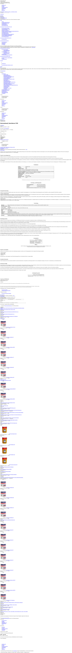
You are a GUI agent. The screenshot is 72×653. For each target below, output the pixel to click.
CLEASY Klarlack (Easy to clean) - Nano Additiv (21, 611)
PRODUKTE (4, 73)
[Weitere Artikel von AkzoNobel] (2, 125)
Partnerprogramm (4, 620)
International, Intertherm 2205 (10, 377)
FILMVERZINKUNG (7, 78)
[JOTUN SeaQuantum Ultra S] (4, 433)
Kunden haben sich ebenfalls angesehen (5, 380)
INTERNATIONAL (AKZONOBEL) (7, 57)
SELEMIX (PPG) (4, 39)
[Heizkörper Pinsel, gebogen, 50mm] (3, 309)
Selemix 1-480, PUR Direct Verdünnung (17, 602)
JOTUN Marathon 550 (12, 444)
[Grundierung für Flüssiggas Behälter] (1, 469)
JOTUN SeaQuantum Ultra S (13, 433)
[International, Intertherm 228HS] (3, 347)
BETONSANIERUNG (7, 75)
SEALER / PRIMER (5, 29)
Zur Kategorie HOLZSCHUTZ (4, 40)
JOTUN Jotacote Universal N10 (13, 464)
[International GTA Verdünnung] (4, 316)
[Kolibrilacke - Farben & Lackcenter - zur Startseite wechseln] (8, 11)
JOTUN (3, 58)
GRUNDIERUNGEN (7, 50)
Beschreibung (2, 148)
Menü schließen (2, 17)
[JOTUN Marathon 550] (4, 444)
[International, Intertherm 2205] (3, 377)
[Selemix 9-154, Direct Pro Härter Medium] (6, 412)
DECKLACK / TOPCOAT (5, 30)
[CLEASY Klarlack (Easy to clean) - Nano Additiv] (7, 611)
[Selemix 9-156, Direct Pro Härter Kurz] (5, 410)
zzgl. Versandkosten (6, 128)
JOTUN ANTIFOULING (5, 28)
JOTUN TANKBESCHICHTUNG (7, 35)
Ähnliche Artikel (2, 318)
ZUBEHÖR (5, 88)
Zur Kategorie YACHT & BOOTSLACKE (6, 26)
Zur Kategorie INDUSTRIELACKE (5, 56)
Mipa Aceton (6, 405)
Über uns (3, 101)
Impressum (3, 10)
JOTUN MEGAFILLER (5, 33)
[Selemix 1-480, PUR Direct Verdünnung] (6, 602)
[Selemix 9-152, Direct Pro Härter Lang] (5, 414)
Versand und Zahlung (5, 7)
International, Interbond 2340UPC (10, 590)
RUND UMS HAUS (5, 91)
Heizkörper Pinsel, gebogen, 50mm (10, 309)
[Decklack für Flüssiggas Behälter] (1, 471)
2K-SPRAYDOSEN (6, 85)
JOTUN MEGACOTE (5, 32)
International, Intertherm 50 (10, 337)
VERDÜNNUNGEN (6, 86)
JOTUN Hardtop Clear (12, 454)
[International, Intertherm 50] (3, 337)
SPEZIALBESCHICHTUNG (8, 84)
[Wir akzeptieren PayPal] (2, 119)
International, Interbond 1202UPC (10, 580)
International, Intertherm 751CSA (10, 327)
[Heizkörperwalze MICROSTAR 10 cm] (4, 311)
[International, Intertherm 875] (3, 487)
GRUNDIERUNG (4, 42)
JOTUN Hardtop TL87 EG (11, 402)
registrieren (3, 18)
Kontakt (3, 6)
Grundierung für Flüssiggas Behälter (7, 469)
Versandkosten (15, 650)
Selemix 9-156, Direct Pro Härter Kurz (16, 410)
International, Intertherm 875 (10, 487)
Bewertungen (2, 294)
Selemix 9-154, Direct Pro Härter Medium (17, 412)
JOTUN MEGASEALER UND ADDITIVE (8, 34)
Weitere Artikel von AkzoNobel (6, 290)
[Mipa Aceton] (2, 405)
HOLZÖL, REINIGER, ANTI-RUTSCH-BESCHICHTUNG (10, 31)
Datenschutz (3, 104)
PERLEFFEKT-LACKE (7, 82)
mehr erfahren (33, 47)
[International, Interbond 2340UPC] (3, 590)
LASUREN (3, 44)
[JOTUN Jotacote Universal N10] (4, 464)
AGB (2, 9)
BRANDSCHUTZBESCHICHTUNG (9, 76)
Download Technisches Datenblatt (6, 293)
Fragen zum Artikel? (3, 139)
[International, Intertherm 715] (3, 357)
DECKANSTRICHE (6, 53)
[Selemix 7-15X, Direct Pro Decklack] (4, 417)
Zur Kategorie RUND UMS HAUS (5, 48)
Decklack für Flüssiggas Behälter (6, 471)
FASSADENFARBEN (5, 49)
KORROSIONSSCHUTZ (7, 81)
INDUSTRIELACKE (7, 80)
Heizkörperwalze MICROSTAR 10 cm (13, 311)
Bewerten (7, 139)
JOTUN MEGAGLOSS (5, 36)
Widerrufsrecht (4, 103)
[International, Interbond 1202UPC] (3, 580)
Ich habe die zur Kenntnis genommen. (10, 305)
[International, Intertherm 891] (3, 367)
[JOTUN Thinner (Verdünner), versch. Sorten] (2, 604)
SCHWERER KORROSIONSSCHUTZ (9, 83)
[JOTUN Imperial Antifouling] (4, 474)
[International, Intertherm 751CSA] (3, 327)
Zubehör (1, 308)
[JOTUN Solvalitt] (2, 609)
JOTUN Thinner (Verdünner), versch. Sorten (11, 604)
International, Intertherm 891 (10, 367)
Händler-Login (4, 100)
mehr (26, 149)
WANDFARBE (6, 87)
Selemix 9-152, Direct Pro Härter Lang (16, 414)
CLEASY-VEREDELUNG (7, 77)
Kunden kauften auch (3, 379)
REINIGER (3, 43)
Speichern (2, 307)
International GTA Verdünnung (13, 316)
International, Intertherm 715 (10, 357)
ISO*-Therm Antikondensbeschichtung (18, 477)
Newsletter (3, 627)
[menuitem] (36, 7)
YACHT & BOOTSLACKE (6, 89)
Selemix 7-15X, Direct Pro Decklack (14, 417)
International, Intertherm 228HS (10, 347)
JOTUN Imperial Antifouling (12, 474)
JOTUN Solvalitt (7, 609)
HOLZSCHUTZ (6, 79)
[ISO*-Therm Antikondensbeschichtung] (6, 477)
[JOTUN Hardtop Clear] (4, 454)
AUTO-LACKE (6, 74)
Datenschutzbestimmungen (8, 305)
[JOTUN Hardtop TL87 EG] (4, 402)
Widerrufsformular (4, 622)
